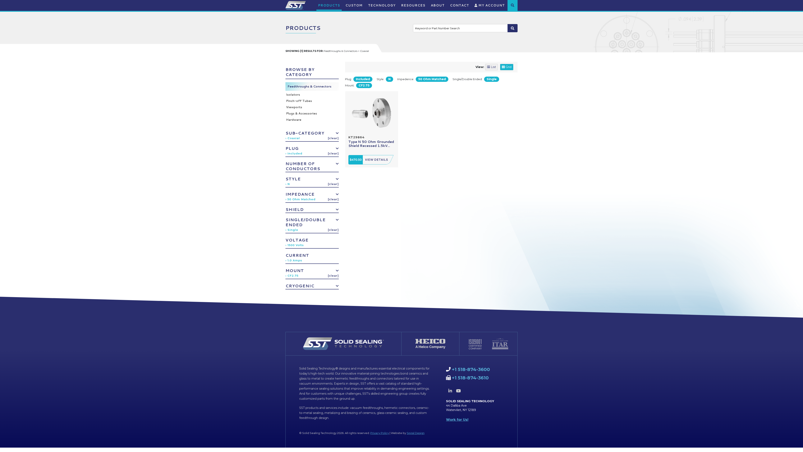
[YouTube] (458, 391)
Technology (382, 5)
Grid (508, 67)
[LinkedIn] (450, 391)
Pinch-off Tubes (299, 101)
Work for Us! (457, 420)
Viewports (294, 107)
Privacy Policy (379, 433)
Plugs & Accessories (301, 113)
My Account (491, 5)
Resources (413, 5)
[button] (512, 5)
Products (329, 5)
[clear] (333, 138)
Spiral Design (416, 433)
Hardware (293, 120)
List (493, 67)
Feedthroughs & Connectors (309, 86)
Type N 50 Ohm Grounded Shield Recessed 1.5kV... (371, 143)
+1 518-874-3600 (471, 369)
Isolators (293, 94)
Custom (354, 5)
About (438, 5)
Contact (459, 5)
